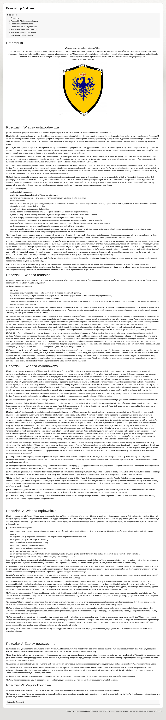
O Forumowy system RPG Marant (101, 711)
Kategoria (11, 702)
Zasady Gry (20, 702)
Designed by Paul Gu (154, 711)
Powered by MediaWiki (137, 711)
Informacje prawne (121, 711)
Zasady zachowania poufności (77, 711)
